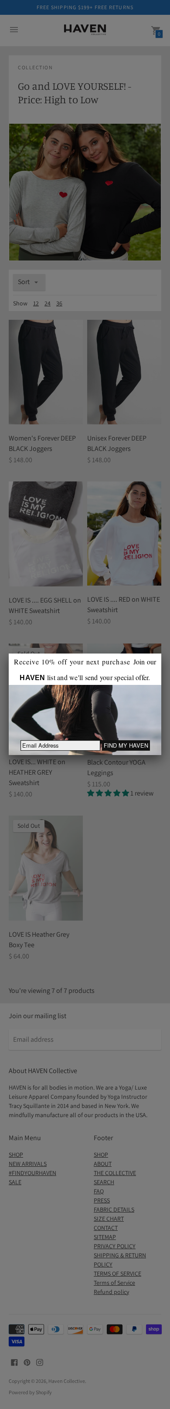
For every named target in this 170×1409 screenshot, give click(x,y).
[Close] (161, 653)
